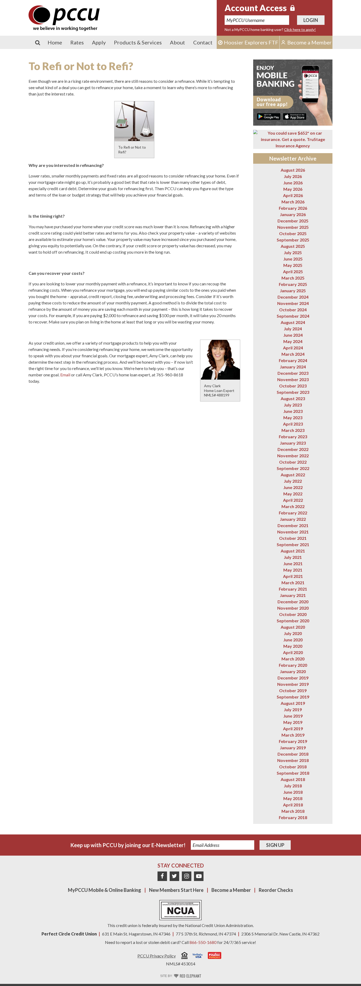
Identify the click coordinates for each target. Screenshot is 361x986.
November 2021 (293, 531)
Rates (77, 42)
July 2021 (293, 557)
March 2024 (292, 354)
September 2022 (293, 468)
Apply (99, 42)
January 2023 (293, 442)
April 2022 (293, 500)
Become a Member (231, 890)
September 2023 (293, 392)
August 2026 (293, 169)
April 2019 (293, 728)
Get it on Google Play (269, 116)
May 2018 (292, 798)
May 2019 (292, 722)
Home (55, 42)
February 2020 (293, 665)
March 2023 (292, 430)
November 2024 (293, 303)
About (177, 42)
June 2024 (293, 334)
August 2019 (293, 703)
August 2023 (293, 398)
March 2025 (292, 277)
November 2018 (293, 760)
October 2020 (293, 614)
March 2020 (292, 658)
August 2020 (293, 626)
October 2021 (293, 538)
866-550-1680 (202, 942)
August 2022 (293, 474)
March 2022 (292, 506)
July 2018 (293, 785)
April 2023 (293, 423)
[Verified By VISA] (198, 956)
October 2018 (293, 766)
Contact (202, 42)
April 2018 (293, 804)
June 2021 (293, 563)
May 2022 (292, 493)
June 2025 (293, 258)
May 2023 (292, 417)
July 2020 (293, 633)
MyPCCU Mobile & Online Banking (104, 890)
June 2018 (293, 792)
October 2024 (293, 309)
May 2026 (292, 188)
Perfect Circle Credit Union (69, 933)
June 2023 (293, 411)
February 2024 (293, 360)
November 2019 (293, 684)
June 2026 (293, 182)
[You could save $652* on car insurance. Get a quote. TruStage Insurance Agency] (292, 139)
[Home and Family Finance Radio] (215, 956)
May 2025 (292, 265)
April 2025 (293, 271)
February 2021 (293, 588)
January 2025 (293, 290)
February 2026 (293, 208)
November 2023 (293, 379)
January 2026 (293, 214)
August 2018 (293, 779)
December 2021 (292, 525)
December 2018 (292, 753)
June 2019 (293, 715)
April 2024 (293, 347)
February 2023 (293, 436)
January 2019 (293, 747)
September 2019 (293, 696)
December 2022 (292, 449)
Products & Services (138, 42)
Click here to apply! (300, 29)
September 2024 (293, 315)
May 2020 (292, 646)
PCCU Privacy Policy (156, 955)
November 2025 (293, 227)
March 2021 (292, 582)
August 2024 (293, 322)
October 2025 (293, 233)
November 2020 (293, 607)
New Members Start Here (176, 890)
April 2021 (293, 576)
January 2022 (293, 519)
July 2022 (293, 480)
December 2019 (292, 677)
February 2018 (293, 817)
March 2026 (292, 201)
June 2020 (293, 639)
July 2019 (293, 709)
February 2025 (293, 284)
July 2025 (293, 252)
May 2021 (292, 569)
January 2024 (293, 366)
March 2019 (292, 734)
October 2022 (293, 461)
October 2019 (293, 690)
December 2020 (292, 601)
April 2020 (293, 652)
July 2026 (293, 176)
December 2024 (292, 296)
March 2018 (292, 811)
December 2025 (292, 220)
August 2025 (293, 246)
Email (65, 374)
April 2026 (293, 195)
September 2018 (293, 772)
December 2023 (292, 373)
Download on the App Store (295, 116)
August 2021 (293, 550)
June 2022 (293, 487)
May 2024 (292, 341)
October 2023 (293, 385)
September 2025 (293, 239)
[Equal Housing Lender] (184, 956)
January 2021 (293, 595)
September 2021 (293, 544)
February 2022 (293, 512)
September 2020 (293, 620)
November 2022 (293, 455)
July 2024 (293, 328)
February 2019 (293, 741)
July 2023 (293, 404)
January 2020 (293, 671)
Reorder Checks (276, 890)
